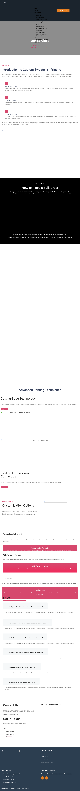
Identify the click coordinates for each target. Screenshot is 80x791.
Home (36, 8)
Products (37, 12)
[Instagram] (42, 778)
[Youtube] (46, 778)
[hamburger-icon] (49, 8)
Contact (37, 42)
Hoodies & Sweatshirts (38, 37)
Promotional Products (42, 39)
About (36, 10)
